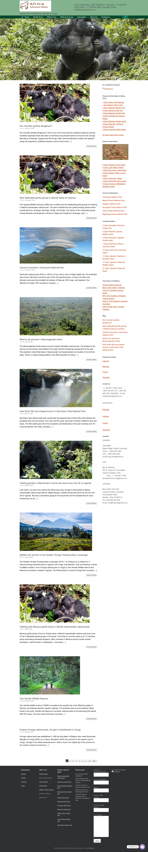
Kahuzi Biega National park (113, 210)
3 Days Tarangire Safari (112, 178)
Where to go (51, 17)
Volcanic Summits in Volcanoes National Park (42, 267)
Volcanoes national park (64, 782)
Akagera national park (63, 801)
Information (81, 17)
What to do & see (66, 17)
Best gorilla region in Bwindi (113, 287)
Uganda (105, 361)
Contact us (105, 17)
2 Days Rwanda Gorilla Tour (113, 107)
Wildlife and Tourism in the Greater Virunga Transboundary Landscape (54, 554)
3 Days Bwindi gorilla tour (112, 110)
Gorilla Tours (38, 17)
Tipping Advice (108, 298)
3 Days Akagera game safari (113, 164)
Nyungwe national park (64, 805)
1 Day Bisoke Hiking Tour (112, 105)
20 (89, 761)
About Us (93, 17)
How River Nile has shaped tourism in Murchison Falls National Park (53, 411)
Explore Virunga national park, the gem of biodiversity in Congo (50, 729)
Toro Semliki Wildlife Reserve (34, 698)
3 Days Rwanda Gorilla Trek (113, 113)
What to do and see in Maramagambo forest (41, 339)
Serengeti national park (64, 809)
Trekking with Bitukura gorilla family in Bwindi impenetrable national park (55, 626)
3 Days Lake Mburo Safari (112, 167)
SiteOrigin (91, 848)
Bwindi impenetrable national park (63, 777)
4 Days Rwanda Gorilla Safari (114, 121)
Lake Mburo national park (64, 825)
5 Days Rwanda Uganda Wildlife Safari (112, 232)
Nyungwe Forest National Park (114, 207)
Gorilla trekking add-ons (112, 284)
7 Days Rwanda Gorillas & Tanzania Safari (113, 245)
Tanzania (106, 377)
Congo (105, 372)
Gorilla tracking (43, 774)
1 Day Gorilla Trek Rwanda (113, 102)
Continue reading (91, 146)
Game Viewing (43, 782)
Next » (94, 761)
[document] (115, 248)
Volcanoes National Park (112, 197)
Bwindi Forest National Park (113, 200)
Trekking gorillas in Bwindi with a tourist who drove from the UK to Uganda (55, 483)
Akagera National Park (111, 203)
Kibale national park (63, 797)
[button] (125, 17)
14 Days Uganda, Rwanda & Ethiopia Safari (113, 257)
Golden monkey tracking (46, 790)
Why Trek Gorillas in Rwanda (114, 295)
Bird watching (43, 786)
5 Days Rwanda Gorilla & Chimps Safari (112, 125)
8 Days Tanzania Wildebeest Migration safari (113, 185)
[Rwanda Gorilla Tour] (35, 6)
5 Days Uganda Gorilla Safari (114, 129)
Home (27, 17)
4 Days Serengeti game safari (114, 181)
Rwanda (105, 366)
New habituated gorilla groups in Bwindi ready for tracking (47, 197)
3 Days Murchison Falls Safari (114, 170)
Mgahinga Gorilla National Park (114, 214)
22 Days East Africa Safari (113, 134)
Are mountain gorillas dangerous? (36, 125)
